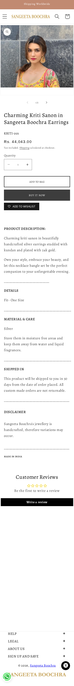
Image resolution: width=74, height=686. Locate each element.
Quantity (10, 155)
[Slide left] (27, 102)
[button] (57, 16)
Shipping (24, 147)
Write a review (37, 502)
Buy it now (37, 195)
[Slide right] (46, 102)
